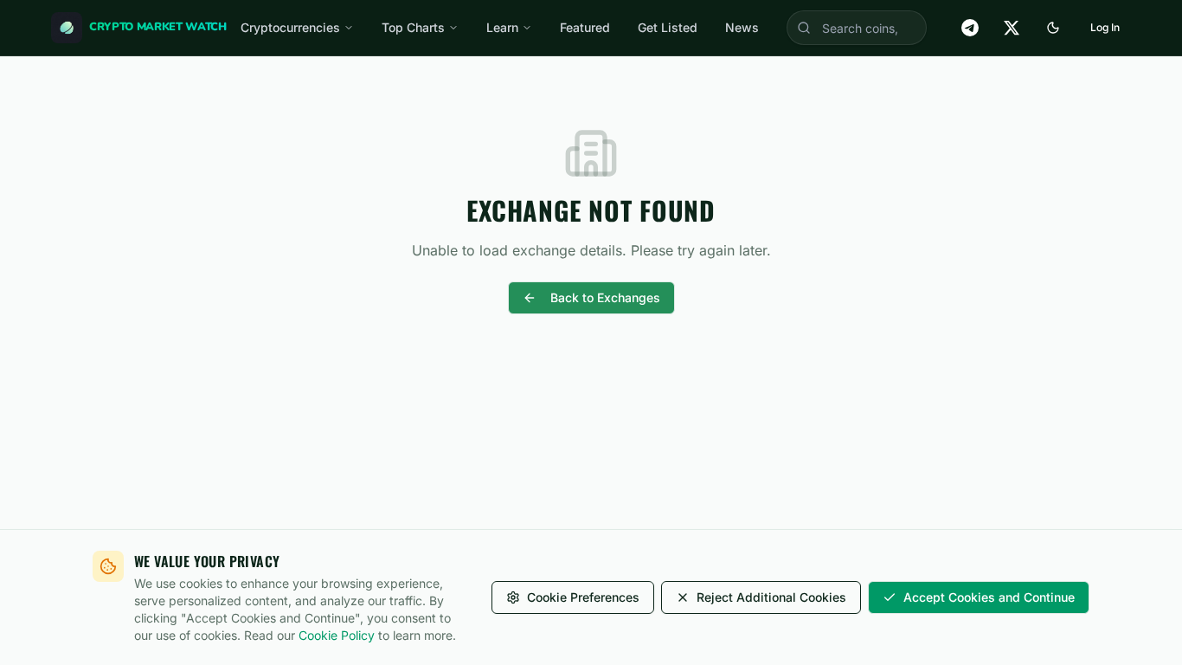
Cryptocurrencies (290, 27)
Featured (585, 27)
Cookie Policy (337, 635)
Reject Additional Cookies (771, 597)
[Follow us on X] (1011, 27)
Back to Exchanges (605, 297)
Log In (1105, 27)
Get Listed (667, 27)
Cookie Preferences (583, 597)
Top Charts (413, 27)
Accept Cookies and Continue (989, 597)
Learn (502, 27)
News (742, 27)
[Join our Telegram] (970, 27)
